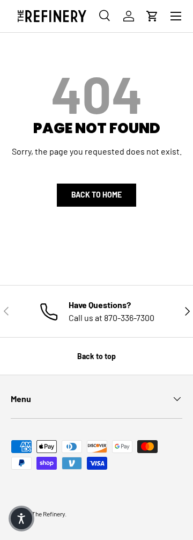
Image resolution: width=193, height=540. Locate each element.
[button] (152, 16)
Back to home (96, 194)
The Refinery (48, 513)
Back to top (96, 356)
